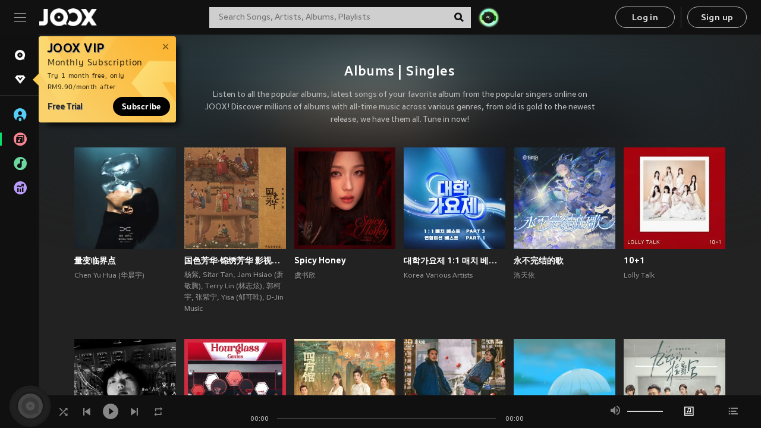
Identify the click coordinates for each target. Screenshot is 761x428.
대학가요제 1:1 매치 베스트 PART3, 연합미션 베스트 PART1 (454, 260)
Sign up (717, 18)
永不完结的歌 (539, 260)
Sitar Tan (218, 275)
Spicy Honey (320, 260)
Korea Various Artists (438, 276)
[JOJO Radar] (489, 17)
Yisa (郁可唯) (241, 298)
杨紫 (191, 275)
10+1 (634, 260)
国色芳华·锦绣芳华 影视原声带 (235, 260)
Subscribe (141, 106)
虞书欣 (305, 276)
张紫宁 (206, 298)
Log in (645, 18)
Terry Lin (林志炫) (233, 286)
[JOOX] (68, 17)
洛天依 (524, 276)
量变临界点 (95, 260)
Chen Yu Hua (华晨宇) (109, 276)
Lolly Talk (639, 276)
